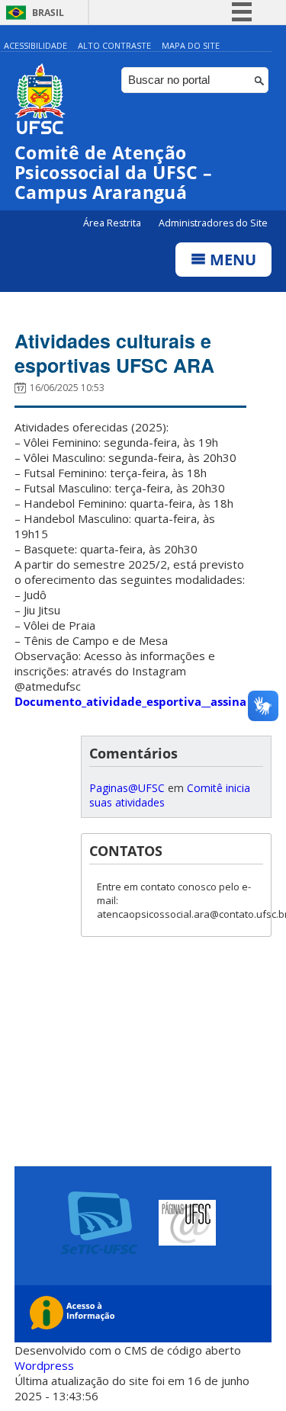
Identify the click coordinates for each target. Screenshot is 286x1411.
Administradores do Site (213, 222)
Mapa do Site (191, 45)
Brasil (48, 12)
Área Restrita (113, 222)
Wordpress (44, 1365)
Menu (231, 259)
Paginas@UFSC (127, 788)
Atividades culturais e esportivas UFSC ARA (114, 353)
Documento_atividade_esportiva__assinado (137, 701)
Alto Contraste (114, 45)
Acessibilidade (35, 45)
